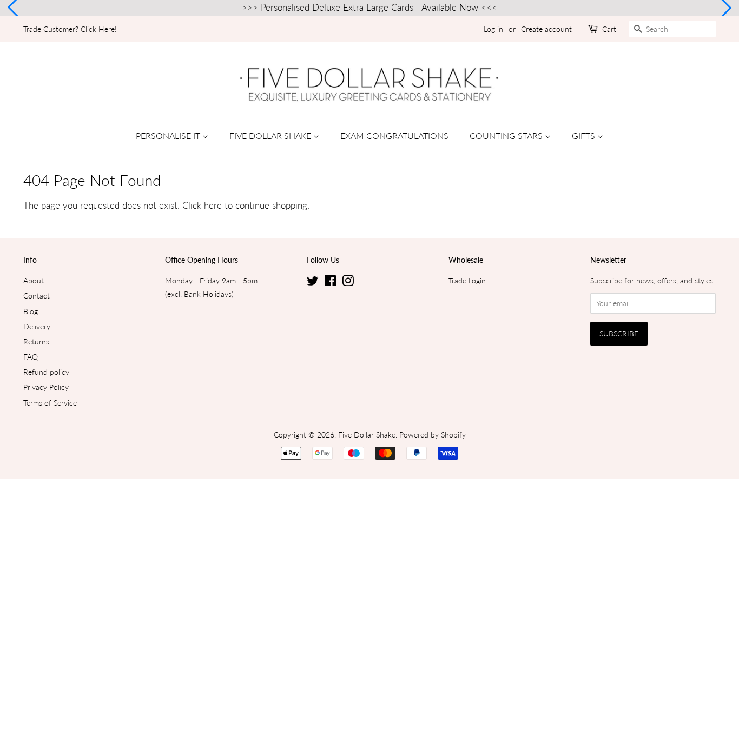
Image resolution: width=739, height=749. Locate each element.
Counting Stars (507, 135)
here (213, 205)
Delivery (36, 326)
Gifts (584, 135)
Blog (30, 311)
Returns (36, 341)
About (33, 280)
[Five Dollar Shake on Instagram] (348, 282)
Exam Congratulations (394, 135)
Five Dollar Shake (271, 135)
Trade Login (467, 280)
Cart (609, 29)
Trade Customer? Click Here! (70, 29)
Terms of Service (50, 402)
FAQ (30, 356)
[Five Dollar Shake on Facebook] (330, 282)
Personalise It (169, 135)
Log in (493, 29)
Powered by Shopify (432, 434)
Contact (36, 295)
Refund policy (46, 371)
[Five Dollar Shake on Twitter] (313, 282)
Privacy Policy (46, 387)
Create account (546, 29)
